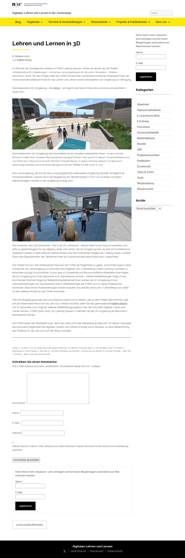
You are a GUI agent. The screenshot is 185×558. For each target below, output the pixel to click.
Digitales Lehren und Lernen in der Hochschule (16, 12)
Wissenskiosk (99, 21)
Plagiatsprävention (148, 155)
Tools (140, 177)
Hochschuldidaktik (148, 132)
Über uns (162, 21)
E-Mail (16, 423)
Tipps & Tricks (145, 172)
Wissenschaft (145, 188)
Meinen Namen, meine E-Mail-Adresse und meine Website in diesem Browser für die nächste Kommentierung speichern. (70, 448)
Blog (18, 21)
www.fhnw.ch (78, 551)
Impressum (96, 551)
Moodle (141, 143)
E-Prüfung (143, 121)
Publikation (143, 160)
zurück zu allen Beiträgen (29, 524)
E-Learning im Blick (148, 115)
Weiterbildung (145, 183)
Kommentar (19, 403)
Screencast (144, 166)
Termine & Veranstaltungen (65, 21)
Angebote (33, 21)
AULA (57, 88)
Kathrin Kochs (24, 60)
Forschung (143, 126)
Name (16, 413)
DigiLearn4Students (149, 110)
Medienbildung (146, 138)
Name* (19, 481)
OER (139, 149)
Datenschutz (115, 551)
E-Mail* (19, 492)
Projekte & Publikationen (132, 21)
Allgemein (143, 104)
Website (16, 433)
